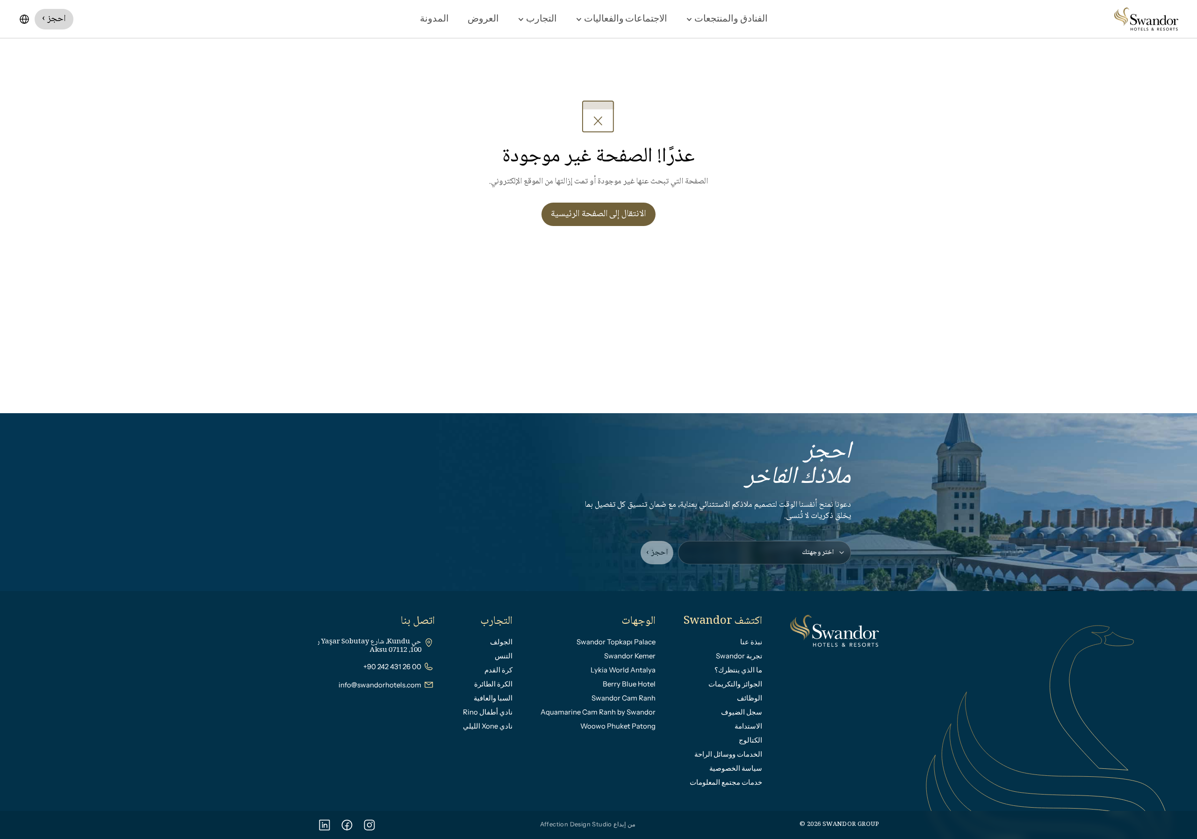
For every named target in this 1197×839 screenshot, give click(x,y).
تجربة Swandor (739, 655)
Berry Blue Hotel (629, 683)
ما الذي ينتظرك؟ (738, 669)
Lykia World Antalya (623, 669)
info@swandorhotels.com (380, 684)
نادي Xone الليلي (487, 726)
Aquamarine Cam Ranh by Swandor (598, 712)
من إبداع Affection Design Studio (588, 824)
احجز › (657, 553)
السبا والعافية (493, 697)
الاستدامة (748, 726)
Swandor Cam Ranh (623, 697)
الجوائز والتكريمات (735, 683)
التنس (503, 655)
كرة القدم (498, 669)
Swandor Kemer (630, 655)
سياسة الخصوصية (735, 768)
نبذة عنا (751, 641)
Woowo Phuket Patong (618, 726)
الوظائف (749, 697)
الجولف (501, 641)
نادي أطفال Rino (487, 712)
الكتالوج (750, 740)
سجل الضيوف (741, 712)
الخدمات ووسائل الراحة (728, 754)
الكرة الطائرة (493, 683)
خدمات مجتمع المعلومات (726, 782)
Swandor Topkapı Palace (616, 641)
